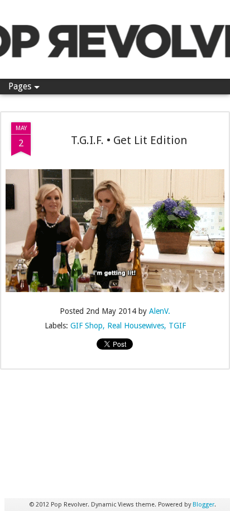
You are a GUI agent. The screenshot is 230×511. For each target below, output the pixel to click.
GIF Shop (86, 325)
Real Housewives (135, 325)
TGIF (177, 325)
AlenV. (159, 311)
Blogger (203, 504)
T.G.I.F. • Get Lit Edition (129, 140)
